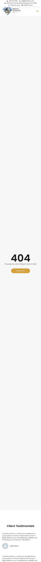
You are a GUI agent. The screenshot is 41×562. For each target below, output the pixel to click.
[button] (37, 11)
